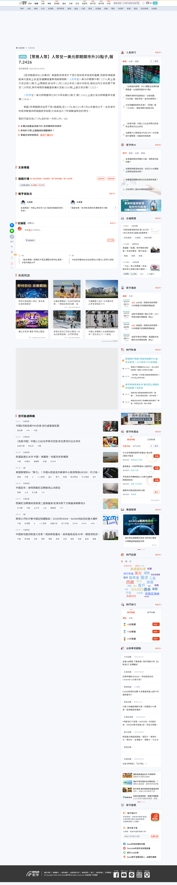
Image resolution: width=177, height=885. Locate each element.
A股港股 (21, 48)
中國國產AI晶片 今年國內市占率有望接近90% (101, 302)
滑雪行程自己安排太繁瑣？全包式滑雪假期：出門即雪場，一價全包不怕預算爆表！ (67, 333)
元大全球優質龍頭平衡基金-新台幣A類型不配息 (137, 454)
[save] (12, 258)
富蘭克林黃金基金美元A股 (134, 490)
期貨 (90, 8)
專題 (129, 8)
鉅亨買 (93, 3)
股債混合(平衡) (136, 460)
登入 (151, 3)
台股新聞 (134, 226)
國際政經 (135, 244)
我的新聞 (144, 8)
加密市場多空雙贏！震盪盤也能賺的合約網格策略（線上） (144, 338)
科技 (43, 8)
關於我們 (47, 872)
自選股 (154, 8)
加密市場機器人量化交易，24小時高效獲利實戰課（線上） (145, 315)
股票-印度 (134, 470)
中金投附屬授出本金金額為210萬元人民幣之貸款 (93, 259)
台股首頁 (101, 178)
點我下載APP (47, 134)
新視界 (121, 8)
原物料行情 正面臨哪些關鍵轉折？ (38, 130)
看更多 (111, 193)
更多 (156, 61)
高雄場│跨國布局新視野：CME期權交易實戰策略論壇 (145, 327)
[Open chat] (12, 263)
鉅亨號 (101, 3)
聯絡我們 (85, 872)
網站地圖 (99, 872)
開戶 (157, 492)
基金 (64, 3)
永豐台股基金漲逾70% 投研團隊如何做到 (41, 125)
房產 (106, 8)
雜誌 (136, 8)
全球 (77, 3)
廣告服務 (65, 872)
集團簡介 (56, 872)
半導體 (132, 638)
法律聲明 (108, 872)
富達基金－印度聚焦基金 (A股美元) (138, 466)
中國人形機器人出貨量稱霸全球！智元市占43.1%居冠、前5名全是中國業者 (101, 333)
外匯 (70, 3)
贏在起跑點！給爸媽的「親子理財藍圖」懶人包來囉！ (53, 178)
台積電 (132, 631)
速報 (69, 8)
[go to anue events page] (143, 3)
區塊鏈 (98, 8)
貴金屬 (133, 494)
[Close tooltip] (32, 263)
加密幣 (84, 3)
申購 (157, 456)
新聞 (36, 3)
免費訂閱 (154, 836)
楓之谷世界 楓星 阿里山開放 (31, 331)
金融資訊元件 (75, 872)
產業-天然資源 (136, 484)
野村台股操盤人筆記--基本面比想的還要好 (32, 302)
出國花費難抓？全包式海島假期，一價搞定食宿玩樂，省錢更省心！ (67, 302)
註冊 (155, 3)
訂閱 (108, 3)
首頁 (30, 3)
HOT (133, 303)
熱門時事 (60, 8)
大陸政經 (31, 48)
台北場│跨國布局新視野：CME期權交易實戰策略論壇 (145, 304)
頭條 (22, 8)
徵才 (92, 872)
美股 (49, 3)
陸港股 (56, 3)
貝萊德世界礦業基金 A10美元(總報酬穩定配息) (137, 478)
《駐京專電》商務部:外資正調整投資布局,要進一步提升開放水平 (42, 261)
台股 (43, 3)
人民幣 (73, 79)
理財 (113, 8)
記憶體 (132, 624)
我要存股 (111, 178)
